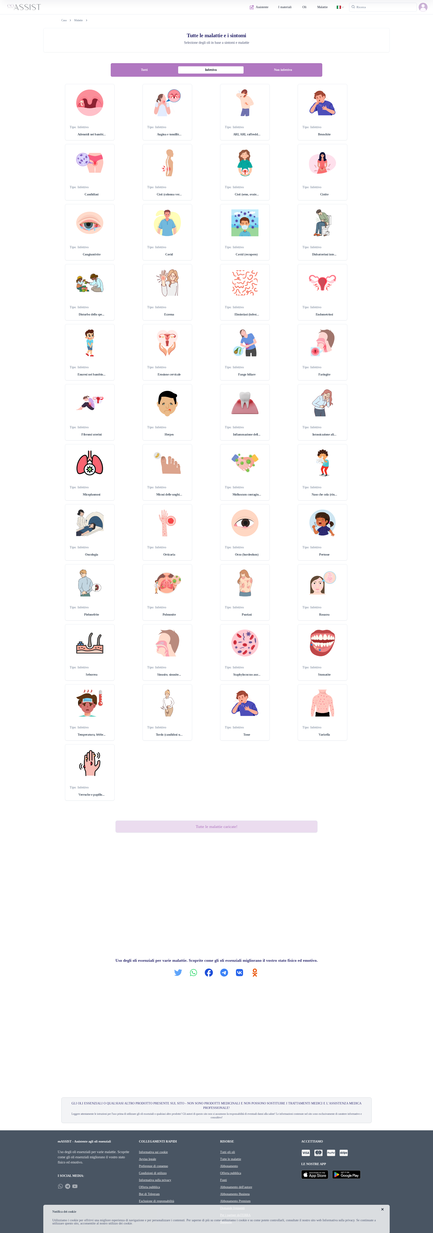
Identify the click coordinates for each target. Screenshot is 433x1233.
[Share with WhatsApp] (193, 973)
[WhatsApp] (60, 1186)
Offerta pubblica (149, 1187)
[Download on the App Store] (314, 1174)
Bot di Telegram (149, 1194)
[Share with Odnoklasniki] (255, 973)
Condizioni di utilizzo (153, 1173)
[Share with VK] (239, 973)
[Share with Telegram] (224, 973)
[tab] (144, 70)
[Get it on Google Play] (346, 1174)
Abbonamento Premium (235, 1201)
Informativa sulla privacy (155, 1180)
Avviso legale (147, 1159)
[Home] (24, 7)
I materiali (285, 7)
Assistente (262, 7)
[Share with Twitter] (178, 973)
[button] (423, 7)
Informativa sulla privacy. (338, 1220)
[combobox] (340, 7)
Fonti (223, 1180)
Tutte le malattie (230, 1159)
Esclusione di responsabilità (156, 1201)
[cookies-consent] (382, 1209)
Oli (304, 7)
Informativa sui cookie (153, 1152)
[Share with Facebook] (209, 973)
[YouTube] (75, 1186)
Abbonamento (229, 1166)
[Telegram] (67, 1186)
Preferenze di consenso (153, 1166)
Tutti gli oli (227, 1152)
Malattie (322, 7)
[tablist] (216, 70)
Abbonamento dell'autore (236, 1187)
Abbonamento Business (235, 1194)
